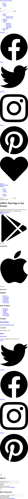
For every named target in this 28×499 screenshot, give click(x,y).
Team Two (8, 24)
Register (13, 487)
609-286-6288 (3, 336)
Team (4, 22)
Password (2, 483)
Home (4, 14)
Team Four (8, 27)
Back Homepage (5, 212)
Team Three (9, 26)
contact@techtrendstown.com (7, 324)
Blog (4, 30)
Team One (8, 23)
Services (5, 19)
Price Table (5, 28)
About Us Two (9, 18)
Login (4, 194)
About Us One (9, 16)
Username (2, 481)
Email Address (4, 322)
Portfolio (5, 20)
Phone (2, 333)
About (4, 15)
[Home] (2, 186)
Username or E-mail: (5, 495)
